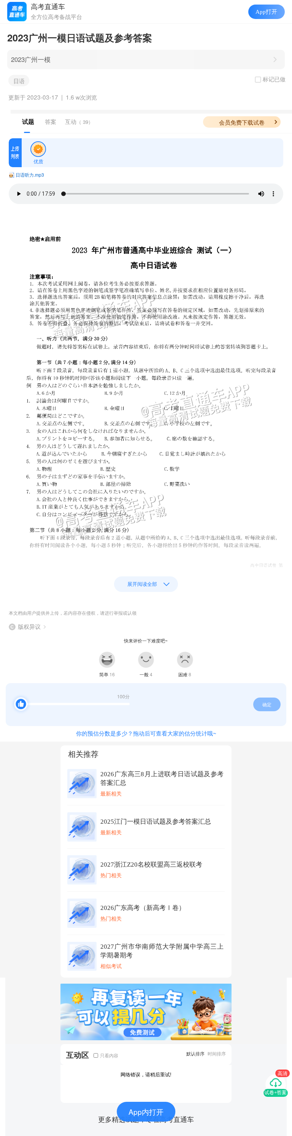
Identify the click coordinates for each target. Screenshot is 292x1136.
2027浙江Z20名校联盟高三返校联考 (151, 864)
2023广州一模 (31, 59)
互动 (79, 121)
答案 (50, 121)
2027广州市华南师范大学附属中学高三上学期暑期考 (162, 951)
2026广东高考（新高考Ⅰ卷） (142, 907)
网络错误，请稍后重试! (146, 1074)
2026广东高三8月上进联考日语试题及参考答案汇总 (162, 778)
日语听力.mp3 (30, 174)
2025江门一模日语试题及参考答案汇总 (155, 821)
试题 (28, 121)
